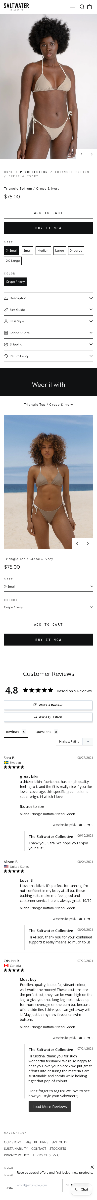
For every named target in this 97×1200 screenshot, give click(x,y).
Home (8, 172)
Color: (11, 600)
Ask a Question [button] (50, 717)
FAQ (28, 1142)
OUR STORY (12, 1142)
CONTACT (38, 1148)
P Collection (34, 172)
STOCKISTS (57, 1148)
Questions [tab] (43, 731)
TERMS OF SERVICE (47, 1155)
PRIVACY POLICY (16, 1155)
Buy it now (48, 228)
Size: (9, 579)
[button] (82, 6)
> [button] (50, 1106)
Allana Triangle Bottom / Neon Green (47, 814)
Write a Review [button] (50, 705)
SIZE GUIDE (60, 1142)
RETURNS (41, 1142)
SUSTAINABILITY (16, 1148)
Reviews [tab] (12, 731)
